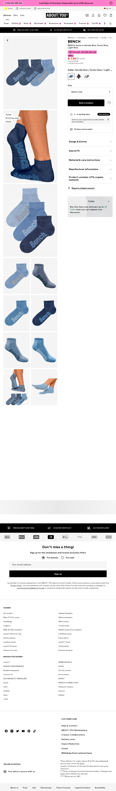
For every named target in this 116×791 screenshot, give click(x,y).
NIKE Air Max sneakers (12, 630)
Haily (5, 695)
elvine (5, 683)
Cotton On (8, 674)
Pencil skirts (63, 638)
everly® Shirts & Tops (12, 634)
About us (14, 788)
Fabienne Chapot (65, 687)
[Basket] (111, 15)
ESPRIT (61, 679)
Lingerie (6, 626)
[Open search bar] (109, 23)
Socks (104, 38)
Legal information (82, 788)
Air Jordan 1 (8, 613)
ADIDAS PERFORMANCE (13, 666)
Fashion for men (10, 650)
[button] (90, 92)
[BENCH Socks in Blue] (30, 220)
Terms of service (63, 788)
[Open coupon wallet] (87, 15)
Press (25, 788)
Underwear (93, 38)
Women (7, 15)
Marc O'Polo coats (11, 617)
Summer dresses (65, 650)
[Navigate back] (7, 40)
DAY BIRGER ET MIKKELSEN (15, 679)
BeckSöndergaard (11, 670)
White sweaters (65, 617)
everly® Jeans (64, 642)
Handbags (7, 621)
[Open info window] (111, 3)
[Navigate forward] (104, 23)
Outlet (10, 8)
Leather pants (9, 642)
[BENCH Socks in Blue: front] (30, 72)
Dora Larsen (63, 674)
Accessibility (100, 788)
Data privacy (46, 788)
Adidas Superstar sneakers (70, 630)
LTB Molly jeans (65, 634)
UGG (5, 687)
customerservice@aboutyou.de (30, 588)
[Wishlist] (105, 15)
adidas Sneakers (65, 613)
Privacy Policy (16, 585)
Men (15, 15)
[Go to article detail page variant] (71, 76)
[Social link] (6, 731)
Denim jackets (9, 638)
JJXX (5, 699)
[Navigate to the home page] (19, 720)
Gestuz (61, 691)
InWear (61, 695)
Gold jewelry (63, 646)
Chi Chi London (64, 670)
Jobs (34, 788)
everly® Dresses (10, 646)
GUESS (6, 691)
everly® (6, 662)
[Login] (93, 15)
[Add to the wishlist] (109, 102)
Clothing (81, 38)
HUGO (61, 666)
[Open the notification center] (99, 15)
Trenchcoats (63, 626)
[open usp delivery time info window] (108, 119)
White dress (63, 621)
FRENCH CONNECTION (68, 683)
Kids (22, 15)
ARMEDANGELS (65, 662)
